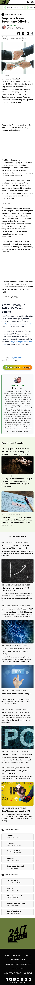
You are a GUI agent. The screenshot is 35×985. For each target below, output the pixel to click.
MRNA (9, 837)
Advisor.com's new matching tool (18, 324)
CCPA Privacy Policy (12, 973)
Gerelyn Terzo (6, 476)
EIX (8, 898)
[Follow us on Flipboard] (28, 33)
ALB (8, 860)
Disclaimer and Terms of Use (18, 964)
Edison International (14, 896)
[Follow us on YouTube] (18, 979)
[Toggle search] (28, 2)
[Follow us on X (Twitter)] (10, 979)
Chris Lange (13, 25)
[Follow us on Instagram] (22, 979)
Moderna (10, 836)
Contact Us (27, 955)
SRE (8, 890)
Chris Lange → (18, 388)
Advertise (28, 973)
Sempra (10, 888)
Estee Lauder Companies (16, 866)
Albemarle (10, 858)
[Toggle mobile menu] (32, 2)
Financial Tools (18, 960)
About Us (15, 955)
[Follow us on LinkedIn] (14, 979)
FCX (8, 853)
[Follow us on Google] (32, 33)
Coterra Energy (12, 881)
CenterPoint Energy (14, 911)
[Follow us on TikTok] (26, 979)
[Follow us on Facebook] (7, 979)
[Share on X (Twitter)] (23, 33)
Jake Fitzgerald (6, 514)
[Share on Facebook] (18, 33)
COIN (8, 845)
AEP (8, 905)
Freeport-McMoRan (14, 851)
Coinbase (10, 843)
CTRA (8, 882)
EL (7, 868)
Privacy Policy (18, 969)
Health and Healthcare (13, 14)
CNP (8, 913)
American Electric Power (16, 903)
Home (7, 955)
